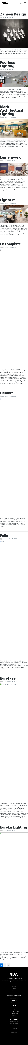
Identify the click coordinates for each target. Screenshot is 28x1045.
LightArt (7, 200)
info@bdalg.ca (14, 1021)
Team (14, 991)
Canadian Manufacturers (14, 995)
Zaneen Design (13, 14)
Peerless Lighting (7, 64)
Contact (14, 1005)
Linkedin (14, 1034)
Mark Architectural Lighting (11, 110)
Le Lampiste (10, 244)
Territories (14, 1002)
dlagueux (4, 17)
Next (8, 965)
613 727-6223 (14, 1024)
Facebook (14, 1030)
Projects (14, 1000)
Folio (4, 535)
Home (14, 986)
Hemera (7, 393)
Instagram (14, 1032)
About (14, 988)
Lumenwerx (10, 157)
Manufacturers (14, 998)
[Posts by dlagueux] (1, 17)
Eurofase (8, 678)
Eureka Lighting (13, 827)
